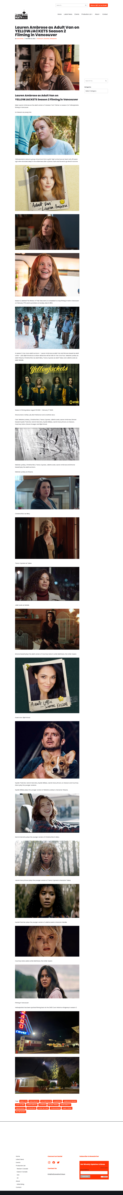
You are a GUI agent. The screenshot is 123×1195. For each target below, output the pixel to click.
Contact (105, 14)
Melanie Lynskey (53, 1104)
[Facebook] (53, 1162)
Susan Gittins (20, 38)
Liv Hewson (42, 1104)
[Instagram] (49, 1162)
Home (60, 14)
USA (18, 1175)
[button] (92, 14)
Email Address (85, 1170)
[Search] (86, 5)
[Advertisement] (96, 50)
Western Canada (22, 1169)
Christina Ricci (34, 1101)
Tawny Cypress (67, 1108)
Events (77, 14)
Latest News (68, 14)
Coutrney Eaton (46, 1101)
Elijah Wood (57, 1101)
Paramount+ (40, 38)
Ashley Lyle (23, 1101)
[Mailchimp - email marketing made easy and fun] (104, 1177)
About (18, 1181)
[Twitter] (58, 1162)
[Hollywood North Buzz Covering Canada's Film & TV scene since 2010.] (21, 14)
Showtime (46, 38)
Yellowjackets (53, 38)
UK (17, 1178)
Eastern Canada (22, 1172)
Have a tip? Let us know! (99, 5)
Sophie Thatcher (43, 1108)
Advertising (20, 1184)
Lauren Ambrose (32, 1104)
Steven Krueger (55, 1108)
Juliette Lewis (20, 1104)
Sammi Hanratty (65, 1104)
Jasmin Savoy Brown (70, 1101)
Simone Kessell (20, 1108)
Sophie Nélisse (31, 1108)
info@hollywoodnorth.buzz (56, 1174)
